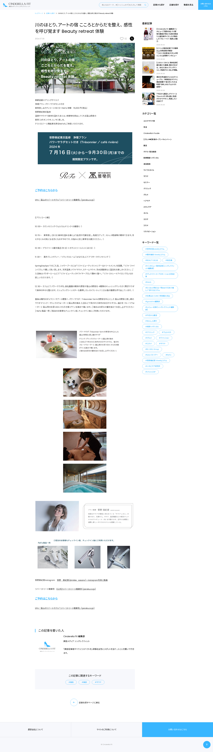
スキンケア (147, 207)
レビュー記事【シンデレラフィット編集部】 (159, 308)
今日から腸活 (152, 315)
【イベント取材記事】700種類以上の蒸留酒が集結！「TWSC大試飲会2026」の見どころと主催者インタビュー (167, 52)
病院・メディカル (153, 326)
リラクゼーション (149, 231)
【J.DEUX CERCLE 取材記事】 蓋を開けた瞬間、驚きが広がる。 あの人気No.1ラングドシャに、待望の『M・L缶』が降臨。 (167, 66)
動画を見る (188, 4)
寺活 (145, 127)
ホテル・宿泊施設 (149, 151)
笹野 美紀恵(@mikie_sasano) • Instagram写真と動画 (82, 580)
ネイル (145, 213)
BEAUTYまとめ (152, 260)
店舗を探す (174, 4)
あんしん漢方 (152, 321)
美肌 (72, 682)
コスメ (145, 225)
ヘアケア (146, 201)
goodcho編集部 (153, 301)
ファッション (165, 338)
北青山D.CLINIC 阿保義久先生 (158, 296)
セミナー (146, 182)
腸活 (145, 145)
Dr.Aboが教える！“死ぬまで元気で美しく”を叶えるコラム (159, 289)
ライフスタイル (148, 170)
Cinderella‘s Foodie (151, 133)
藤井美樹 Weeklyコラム (156, 254)
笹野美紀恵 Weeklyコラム (157, 360)
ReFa (169, 355)
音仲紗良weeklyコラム (155, 249)
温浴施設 (146, 164)
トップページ (39, 13)
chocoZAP (151, 372)
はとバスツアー (152, 355)
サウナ (99, 682)
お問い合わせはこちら (206, 5)
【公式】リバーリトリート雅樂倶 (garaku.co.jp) (76, 589)
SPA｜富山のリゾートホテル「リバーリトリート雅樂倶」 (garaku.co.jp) (65, 200)
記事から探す (158, 4)
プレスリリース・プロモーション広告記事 (160, 275)
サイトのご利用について (107, 729)
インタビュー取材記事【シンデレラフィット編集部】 (159, 267)
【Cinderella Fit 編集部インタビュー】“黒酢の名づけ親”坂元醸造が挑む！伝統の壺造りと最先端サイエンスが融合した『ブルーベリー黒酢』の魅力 (167, 35)
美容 (85, 682)
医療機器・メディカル (151, 158)
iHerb (149, 282)
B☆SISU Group (153, 349)
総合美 (169, 260)
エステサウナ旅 (149, 121)
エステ (145, 219)
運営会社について (35, 729)
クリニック (147, 188)
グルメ (145, 194)
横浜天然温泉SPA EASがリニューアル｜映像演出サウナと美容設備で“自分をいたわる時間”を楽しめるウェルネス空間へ (167, 82)
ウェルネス (167, 332)
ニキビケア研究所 (153, 366)
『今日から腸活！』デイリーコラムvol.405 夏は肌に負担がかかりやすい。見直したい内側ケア (166, 97)
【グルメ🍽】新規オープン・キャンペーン (157, 139)
